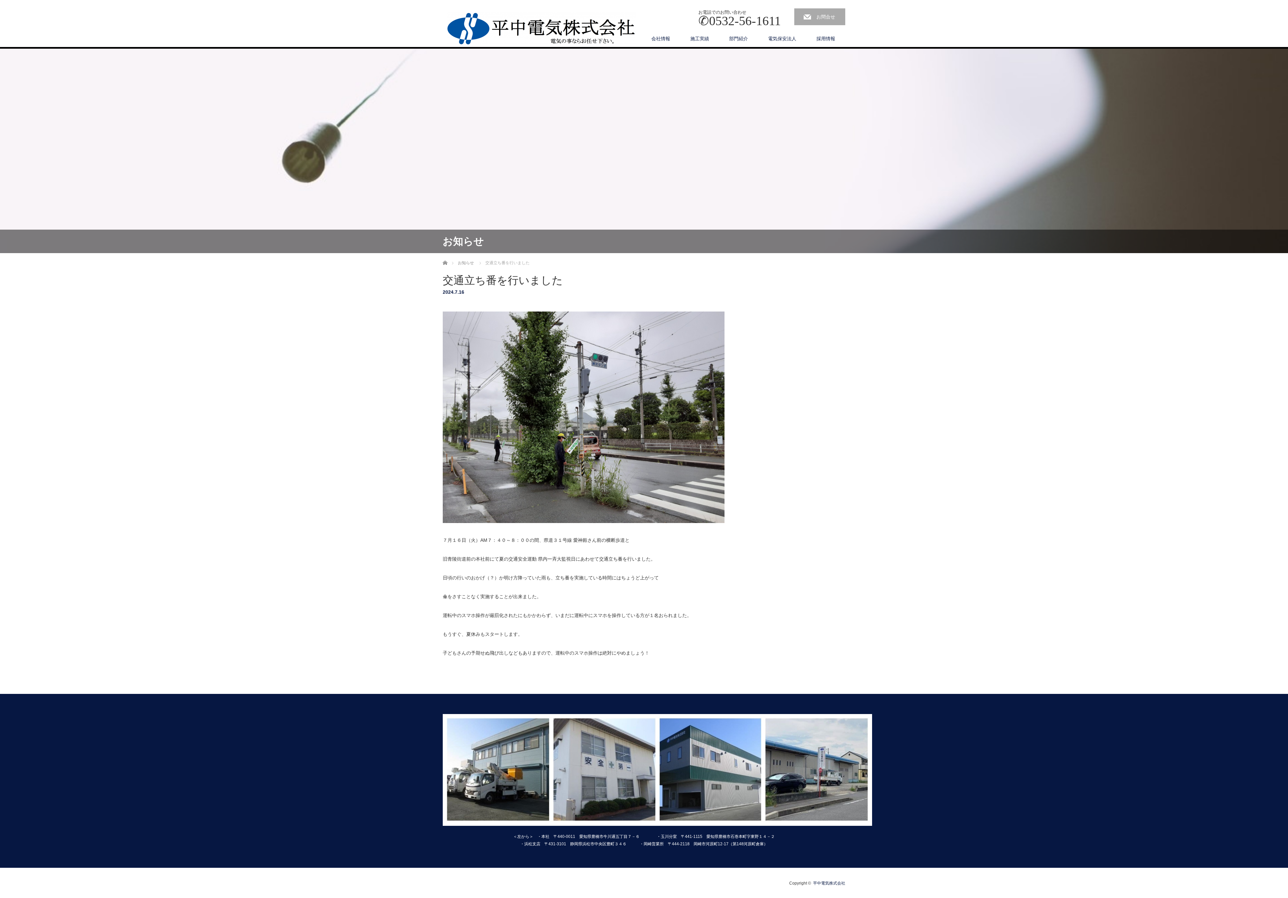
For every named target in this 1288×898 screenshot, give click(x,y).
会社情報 (660, 38)
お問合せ (825, 16)
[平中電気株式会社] (541, 28)
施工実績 (699, 38)
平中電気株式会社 (829, 883)
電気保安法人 (782, 38)
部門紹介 (738, 38)
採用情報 (825, 38)
